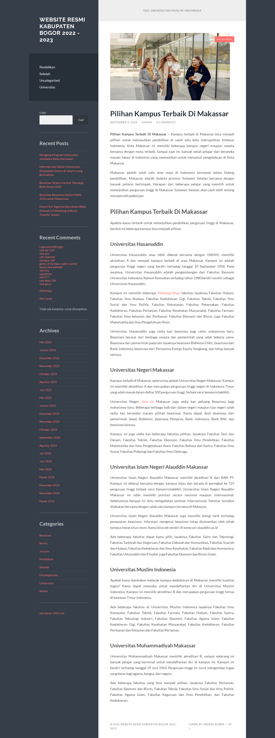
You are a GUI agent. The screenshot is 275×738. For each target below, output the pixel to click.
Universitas (47, 87)
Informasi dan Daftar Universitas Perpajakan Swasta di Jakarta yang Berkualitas (60, 170)
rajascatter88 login (51, 246)
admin (147, 122)
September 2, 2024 (123, 122)
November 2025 (49, 366)
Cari (42, 112)
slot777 (44, 277)
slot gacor (45, 284)
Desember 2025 (49, 358)
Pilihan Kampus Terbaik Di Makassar (169, 113)
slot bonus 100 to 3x (52, 613)
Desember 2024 (49, 413)
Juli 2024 (45, 453)
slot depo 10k (47, 280)
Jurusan (44, 551)
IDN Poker (45, 291)
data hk (147, 401)
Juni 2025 (45, 390)
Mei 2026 (45, 342)
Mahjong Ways (169, 293)
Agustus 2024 (48, 445)
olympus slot (47, 260)
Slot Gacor (45, 298)
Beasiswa (45, 535)
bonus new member (51, 267)
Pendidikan (47, 67)
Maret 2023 (47, 501)
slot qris (44, 253)
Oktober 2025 (48, 374)
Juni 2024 (45, 461)
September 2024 (49, 437)
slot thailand (47, 257)
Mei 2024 (45, 469)
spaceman (45, 273)
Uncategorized (49, 80)
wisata (43, 591)
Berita (43, 543)
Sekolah (44, 74)
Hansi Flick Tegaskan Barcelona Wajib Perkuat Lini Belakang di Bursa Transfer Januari (62, 210)
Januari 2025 (47, 405)
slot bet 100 (46, 250)
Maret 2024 (47, 477)
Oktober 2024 (48, 429)
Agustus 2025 (48, 382)
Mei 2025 (45, 397)
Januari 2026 (47, 350)
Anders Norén (213, 724)
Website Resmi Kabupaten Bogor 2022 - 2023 (62, 29)
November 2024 (49, 421)
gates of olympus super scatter (58, 263)
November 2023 (49, 493)
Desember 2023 (49, 485)
